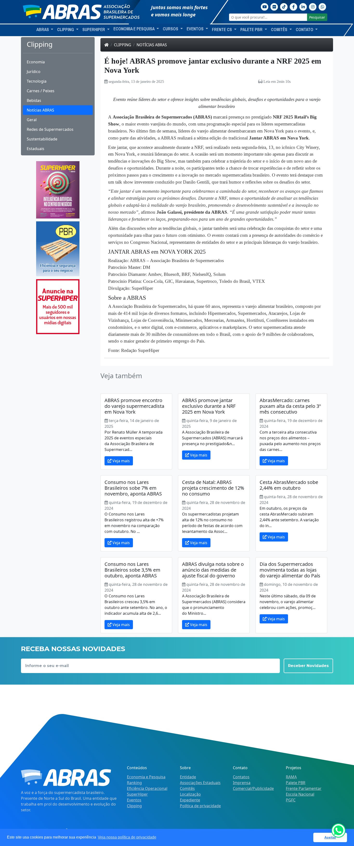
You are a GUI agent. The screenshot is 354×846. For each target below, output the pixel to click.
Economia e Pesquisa (146, 777)
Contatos (241, 777)
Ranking (134, 782)
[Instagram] (313, 6)
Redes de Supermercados (50, 129)
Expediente (190, 800)
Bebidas (34, 100)
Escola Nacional (300, 794)
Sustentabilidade (42, 139)
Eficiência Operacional (147, 788)
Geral (32, 119)
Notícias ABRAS (40, 110)
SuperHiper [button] (94, 29)
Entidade (188, 777)
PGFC (290, 800)
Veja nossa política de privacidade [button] (127, 837)
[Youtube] (264, 6)
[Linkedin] (303, 6)
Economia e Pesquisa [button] (134, 29)
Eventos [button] (195, 29)
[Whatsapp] (322, 6)
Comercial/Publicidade (253, 788)
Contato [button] (305, 29)
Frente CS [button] (222, 29)
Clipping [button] (66, 29)
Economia (36, 62)
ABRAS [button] (43, 29)
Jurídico (33, 71)
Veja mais (120, 460)
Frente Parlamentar (303, 788)
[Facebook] (293, 6)
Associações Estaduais (200, 782)
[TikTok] (284, 6)
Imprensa (241, 782)
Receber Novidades (308, 665)
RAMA (291, 777)
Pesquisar (317, 17)
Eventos (134, 800)
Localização (190, 794)
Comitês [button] (279, 29)
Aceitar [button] (330, 837)
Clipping (122, 44)
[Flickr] (274, 6)
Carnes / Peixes (40, 90)
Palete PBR (295, 782)
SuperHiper (137, 794)
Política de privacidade (200, 805)
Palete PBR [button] (251, 29)
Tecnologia (36, 81)
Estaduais (35, 148)
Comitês (187, 788)
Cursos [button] (171, 29)
